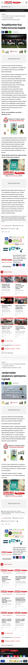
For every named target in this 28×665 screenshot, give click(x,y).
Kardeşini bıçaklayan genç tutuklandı (14, 10)
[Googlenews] (24, 656)
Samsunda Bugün (7, 225)
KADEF (2, 218)
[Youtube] (14, 656)
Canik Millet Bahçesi (13, 216)
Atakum (4, 511)
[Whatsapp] (21, 656)
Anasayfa (3, 14)
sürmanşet (3, 513)
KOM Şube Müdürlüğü (5, 512)
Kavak (6, 218)
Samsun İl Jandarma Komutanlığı (17, 512)
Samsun (24, 220)
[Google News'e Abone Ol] (15, 32)
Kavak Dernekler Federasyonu (7, 220)
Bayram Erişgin (6, 216)
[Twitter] (5, 656)
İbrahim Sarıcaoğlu (20, 217)
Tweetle (6, 32)
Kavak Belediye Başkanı (12, 218)
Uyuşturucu (8, 513)
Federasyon (24, 216)
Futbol (3, 217)
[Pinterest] (18, 656)
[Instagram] (8, 656)
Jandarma (19, 511)
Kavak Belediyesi (21, 218)
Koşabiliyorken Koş (18, 220)
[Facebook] (2, 656)
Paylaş (2, 32)
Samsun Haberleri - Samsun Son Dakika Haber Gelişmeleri (13, 16)
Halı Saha (14, 217)
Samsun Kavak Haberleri (8, 17)
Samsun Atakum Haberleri (8, 365)
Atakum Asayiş (10, 511)
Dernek (19, 216)
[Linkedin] (11, 656)
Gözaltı (14, 511)
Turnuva (3, 221)
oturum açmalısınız (16, 345)
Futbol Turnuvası (8, 217)
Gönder (9, 32)
